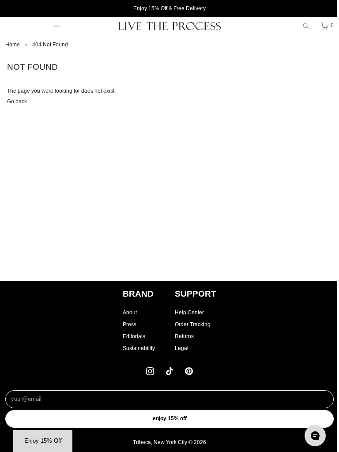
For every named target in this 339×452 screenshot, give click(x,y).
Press (129, 324)
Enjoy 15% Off (170, 418)
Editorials (134, 336)
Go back (17, 101)
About (130, 312)
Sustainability (139, 348)
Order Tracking (193, 324)
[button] (42, 441)
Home (12, 44)
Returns (184, 336)
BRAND (138, 293)
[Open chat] (315, 435)
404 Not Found (50, 44)
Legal (181, 348)
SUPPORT (195, 293)
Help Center (189, 312)
